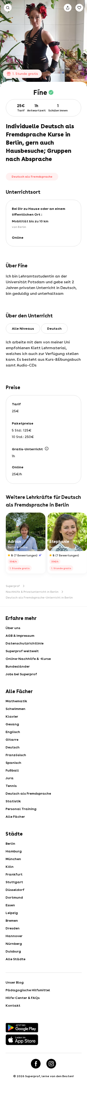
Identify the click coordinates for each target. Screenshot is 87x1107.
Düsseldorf (15, 890)
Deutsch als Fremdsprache (28, 793)
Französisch (16, 755)
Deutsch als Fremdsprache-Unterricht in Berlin (39, 597)
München (13, 859)
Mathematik (16, 701)
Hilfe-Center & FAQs (23, 998)
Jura (10, 778)
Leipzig (12, 913)
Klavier (12, 716)
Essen (10, 905)
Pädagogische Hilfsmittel (28, 990)
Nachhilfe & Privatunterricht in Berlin (32, 591)
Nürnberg (14, 944)
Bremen (12, 920)
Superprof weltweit (22, 651)
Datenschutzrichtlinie (25, 643)
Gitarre (12, 739)
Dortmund (14, 897)
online (17, 237)
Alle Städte (15, 959)
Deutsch (13, 747)
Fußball (12, 770)
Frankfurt (14, 874)
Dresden (13, 928)
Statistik (13, 801)
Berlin (10, 843)
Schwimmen (15, 709)
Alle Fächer (15, 816)
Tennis (11, 786)
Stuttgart (14, 882)
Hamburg (14, 851)
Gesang (12, 724)
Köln (10, 867)
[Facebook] (36, 1063)
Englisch (13, 732)
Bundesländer (18, 666)
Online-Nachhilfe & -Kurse (28, 659)
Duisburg (13, 951)
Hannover (14, 936)
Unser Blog (15, 982)
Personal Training (21, 809)
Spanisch (13, 763)
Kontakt (13, 1005)
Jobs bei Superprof (21, 674)
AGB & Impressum (20, 635)
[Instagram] (51, 1063)
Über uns (13, 628)
